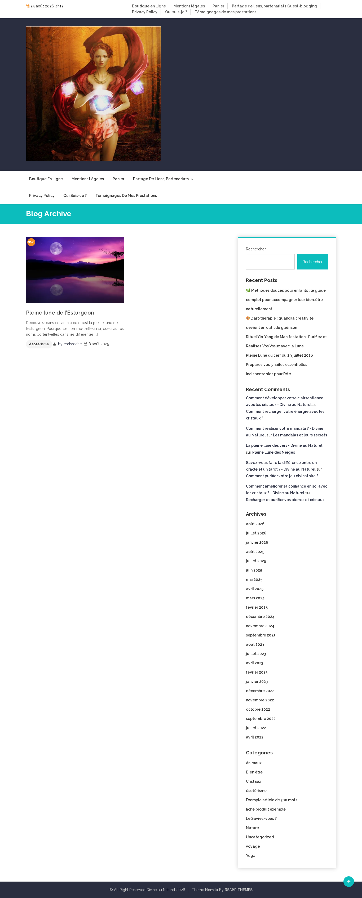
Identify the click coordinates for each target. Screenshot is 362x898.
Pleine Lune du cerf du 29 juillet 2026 (279, 355)
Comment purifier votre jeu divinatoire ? (282, 476)
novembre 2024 (260, 626)
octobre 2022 (258, 709)
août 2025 (255, 552)
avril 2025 (254, 589)
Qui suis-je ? (176, 12)
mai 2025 (254, 579)
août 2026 (255, 524)
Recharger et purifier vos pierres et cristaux (285, 500)
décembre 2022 (260, 691)
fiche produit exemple (266, 809)
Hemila (211, 890)
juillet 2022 (256, 728)
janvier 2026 (257, 542)
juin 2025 (254, 570)
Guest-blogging (302, 6)
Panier (218, 6)
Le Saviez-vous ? (261, 818)
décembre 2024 (260, 616)
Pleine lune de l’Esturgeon (60, 312)
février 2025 (257, 607)
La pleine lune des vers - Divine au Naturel (284, 445)
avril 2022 (254, 737)
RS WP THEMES (239, 890)
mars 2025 (255, 598)
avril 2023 (254, 663)
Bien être (254, 772)
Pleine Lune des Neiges (273, 452)
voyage (253, 846)
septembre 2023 (260, 635)
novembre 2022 (260, 700)
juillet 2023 (256, 654)
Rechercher (256, 249)
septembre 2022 (261, 718)
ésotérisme (39, 344)
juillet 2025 (256, 561)
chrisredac (73, 344)
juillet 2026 (256, 533)
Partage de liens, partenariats (259, 6)
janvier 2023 (257, 681)
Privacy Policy (144, 12)
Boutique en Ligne (149, 6)
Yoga (250, 855)
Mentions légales (189, 6)
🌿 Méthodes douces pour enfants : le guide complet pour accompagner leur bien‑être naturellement (286, 299)
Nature (252, 828)
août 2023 (255, 644)
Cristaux (253, 781)
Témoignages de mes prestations (225, 12)
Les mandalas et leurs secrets (300, 435)
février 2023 (256, 672)
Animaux (254, 763)
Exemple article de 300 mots (271, 800)
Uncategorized (260, 837)
